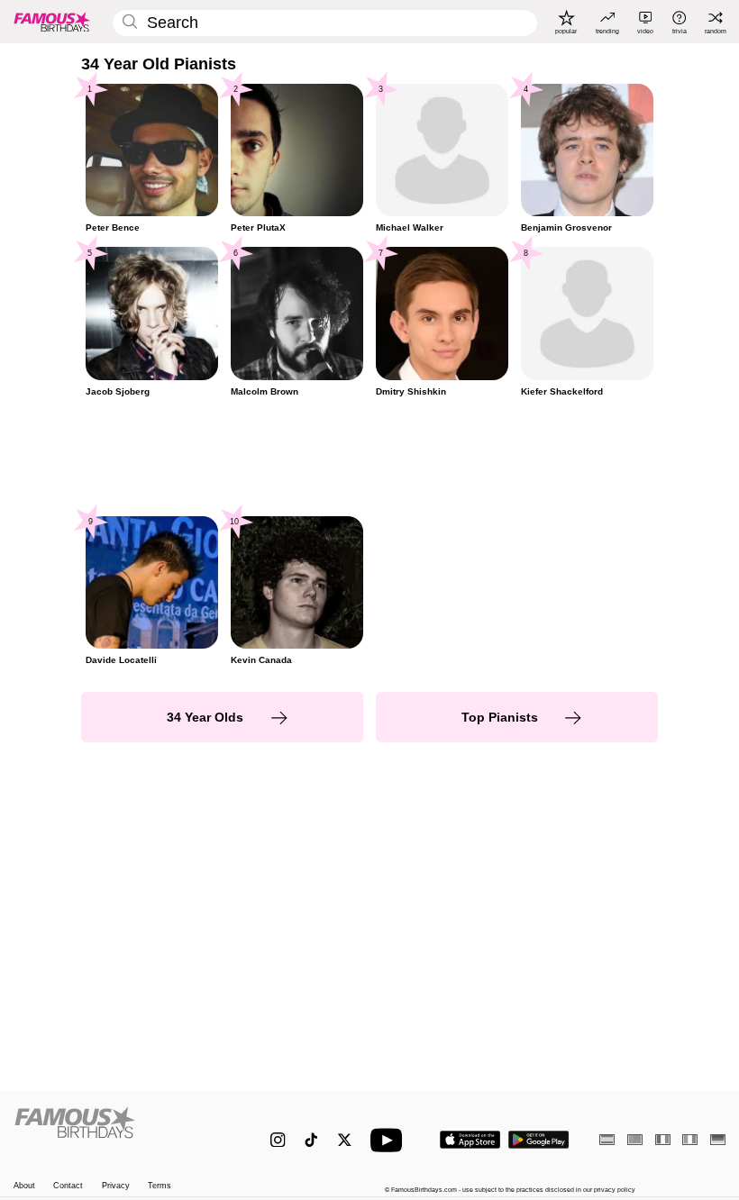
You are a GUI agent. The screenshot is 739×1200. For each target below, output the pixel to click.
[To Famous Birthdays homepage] (52, 21)
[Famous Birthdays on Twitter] (344, 1140)
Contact (68, 1185)
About (24, 1185)
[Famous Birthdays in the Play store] (539, 1140)
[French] (663, 1139)
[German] (717, 1139)
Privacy (116, 1185)
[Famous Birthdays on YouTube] (390, 1140)
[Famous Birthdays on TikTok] (311, 1140)
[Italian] (690, 1139)
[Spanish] (607, 1139)
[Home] (121, 1131)
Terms (159, 1185)
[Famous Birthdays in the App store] (470, 1140)
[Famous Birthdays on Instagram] (278, 1140)
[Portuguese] (635, 1139)
